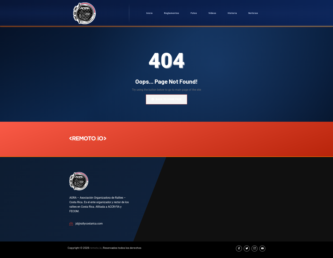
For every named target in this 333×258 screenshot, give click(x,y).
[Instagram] (254, 248)
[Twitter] (247, 248)
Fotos (194, 13)
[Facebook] (239, 248)
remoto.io (96, 247)
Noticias (253, 13)
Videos (212, 13)
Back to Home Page (168, 99)
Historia (232, 13)
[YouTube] (262, 248)
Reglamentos (171, 13)
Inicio (149, 13)
